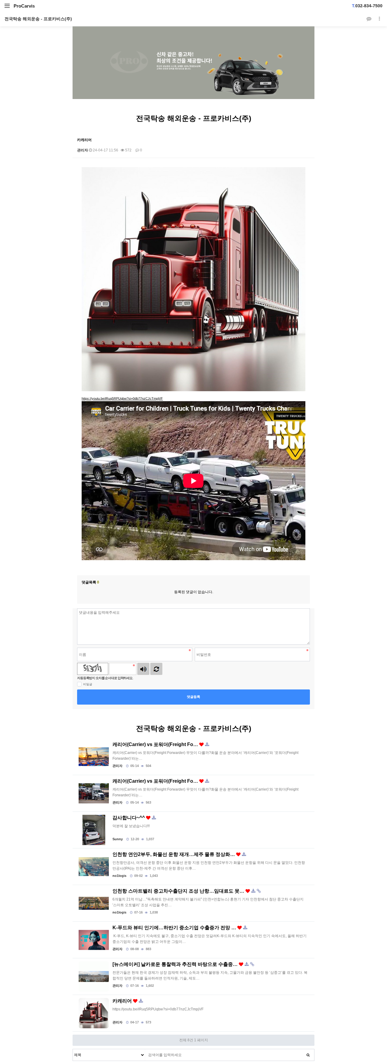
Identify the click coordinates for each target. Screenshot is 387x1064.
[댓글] (368, 19)
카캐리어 (122, 1001)
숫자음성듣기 (143, 669)
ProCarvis (24, 6)
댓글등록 (193, 697)
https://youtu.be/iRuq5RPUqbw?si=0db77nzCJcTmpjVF (122, 398)
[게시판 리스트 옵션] (379, 19)
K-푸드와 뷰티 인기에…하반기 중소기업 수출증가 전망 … (174, 927)
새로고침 (156, 669)
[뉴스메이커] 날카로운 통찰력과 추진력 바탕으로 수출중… (175, 964)
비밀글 (87, 684)
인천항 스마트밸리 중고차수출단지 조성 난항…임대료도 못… (179, 891)
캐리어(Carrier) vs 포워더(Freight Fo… (155, 744)
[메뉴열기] (7, 6)
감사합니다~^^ (129, 817)
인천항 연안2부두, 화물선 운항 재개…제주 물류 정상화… (174, 854)
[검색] (308, 1055)
